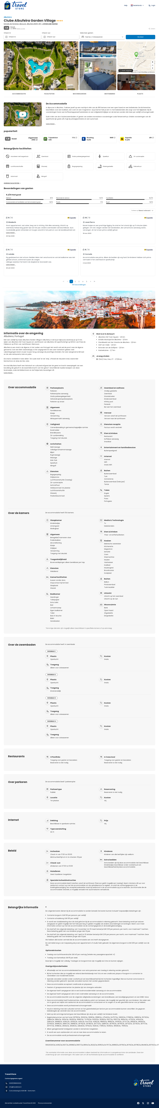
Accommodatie (19, 94)
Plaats (140, 94)
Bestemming (109, 94)
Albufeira (8, 17)
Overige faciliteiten (11, 183)
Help (125, 5)
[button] (136, 54)
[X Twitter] (143, 1103)
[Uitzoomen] (152, 65)
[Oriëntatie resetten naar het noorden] (152, 68)
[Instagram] (148, 1103)
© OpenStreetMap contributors (146, 72)
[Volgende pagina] (90, 281)
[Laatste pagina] (94, 281)
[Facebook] (138, 1103)
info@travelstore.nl (15, 1087)
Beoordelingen (79, 94)
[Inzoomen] (152, 62)
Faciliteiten (49, 94)
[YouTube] (152, 1103)
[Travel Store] (143, 1083)
